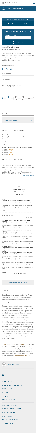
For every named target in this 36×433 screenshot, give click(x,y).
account (21, 344)
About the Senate (9, 400)
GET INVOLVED (7, 423)
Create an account (8, 344)
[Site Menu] (34, 3)
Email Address (10, 35)
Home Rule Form (9, 412)
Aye (11, 23)
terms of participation (22, 356)
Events (5, 396)
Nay (27, 23)
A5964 (11, 149)
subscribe (20, 42)
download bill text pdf (11, 62)
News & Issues (7, 381)
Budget (5, 392)
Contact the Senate (10, 405)
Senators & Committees (12, 385)
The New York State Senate (11, 2)
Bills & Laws (7, 389)
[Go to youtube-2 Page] (3, 375)
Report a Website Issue (11, 409)
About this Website (10, 419)
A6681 (10, 151)
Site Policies (7, 416)
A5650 (11, 155)
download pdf (29, 175)
